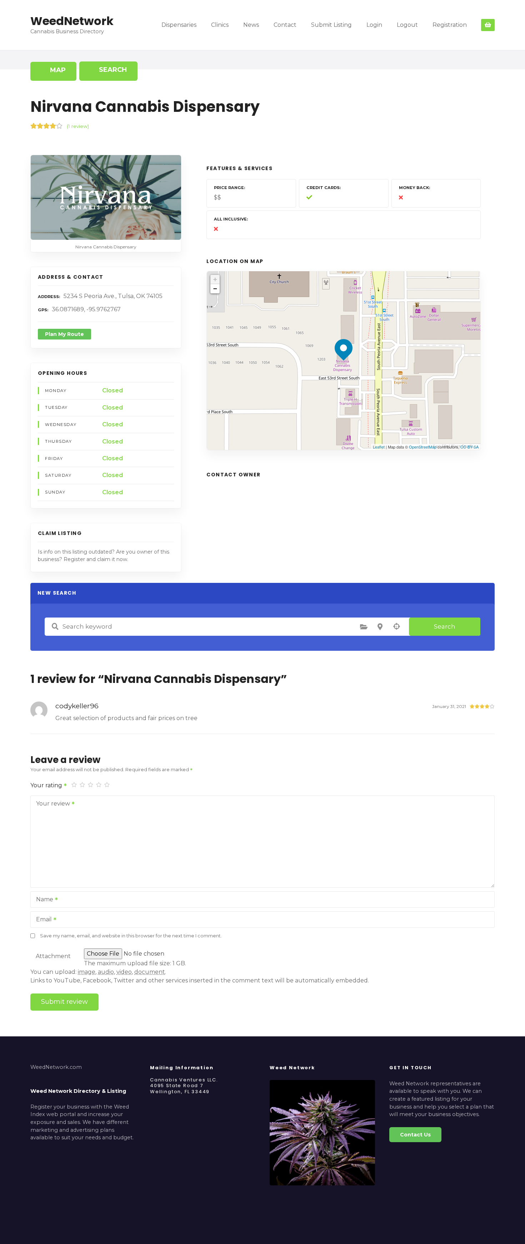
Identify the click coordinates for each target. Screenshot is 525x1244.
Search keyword (55, 626)
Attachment (53, 956)
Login (374, 24)
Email (42, 920)
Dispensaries (178, 24)
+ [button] (215, 279)
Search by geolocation (396, 626)
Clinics (220, 24)
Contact (285, 24)
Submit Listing (331, 24)
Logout (407, 24)
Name (43, 900)
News (251, 24)
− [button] (215, 288)
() (78, 126)
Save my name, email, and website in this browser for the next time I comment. (131, 935)
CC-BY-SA (469, 447)
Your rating (47, 785)
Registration (449, 24)
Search (444, 626)
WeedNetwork (72, 21)
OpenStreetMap (422, 447)
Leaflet (379, 447)
